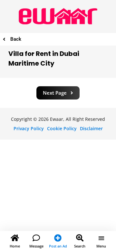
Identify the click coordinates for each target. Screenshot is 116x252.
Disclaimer (91, 128)
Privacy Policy (29, 128)
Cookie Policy (62, 128)
